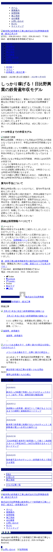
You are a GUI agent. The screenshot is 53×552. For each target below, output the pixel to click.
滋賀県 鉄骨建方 (14, 336)
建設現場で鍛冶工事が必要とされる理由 (24, 369)
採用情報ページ (20, 240)
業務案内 (15, 10)
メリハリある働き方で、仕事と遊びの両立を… (27, 352)
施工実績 (15, 16)
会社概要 (15, 18)
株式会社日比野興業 (34, 297)
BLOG (14, 24)
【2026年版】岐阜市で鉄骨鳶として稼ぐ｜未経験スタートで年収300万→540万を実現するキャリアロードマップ (29, 443)
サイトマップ (17, 26)
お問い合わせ (17, 21)
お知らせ (10, 477)
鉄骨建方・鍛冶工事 (15, 72)
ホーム (14, 8)
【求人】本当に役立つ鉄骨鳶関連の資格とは (26, 316)
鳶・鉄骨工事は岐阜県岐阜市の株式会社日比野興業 (24, 261)
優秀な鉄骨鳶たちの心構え (18, 374)
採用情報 (15, 13)
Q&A (8, 474)
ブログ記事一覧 (13, 485)
